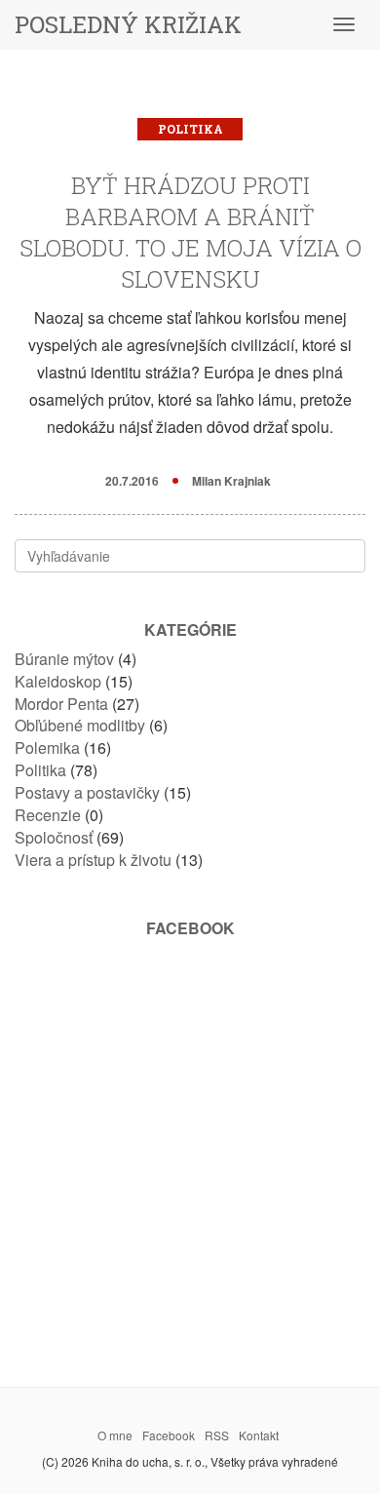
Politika (190, 129)
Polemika (47, 747)
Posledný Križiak (128, 24)
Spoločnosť (54, 837)
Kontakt (259, 1435)
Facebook (168, 1435)
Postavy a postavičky (87, 792)
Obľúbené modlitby (80, 725)
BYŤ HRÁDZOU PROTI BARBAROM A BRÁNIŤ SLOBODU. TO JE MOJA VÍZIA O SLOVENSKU (190, 232)
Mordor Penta (61, 703)
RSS (217, 1435)
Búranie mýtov (64, 659)
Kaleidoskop (58, 681)
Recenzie (48, 815)
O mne (115, 1435)
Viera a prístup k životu (93, 859)
